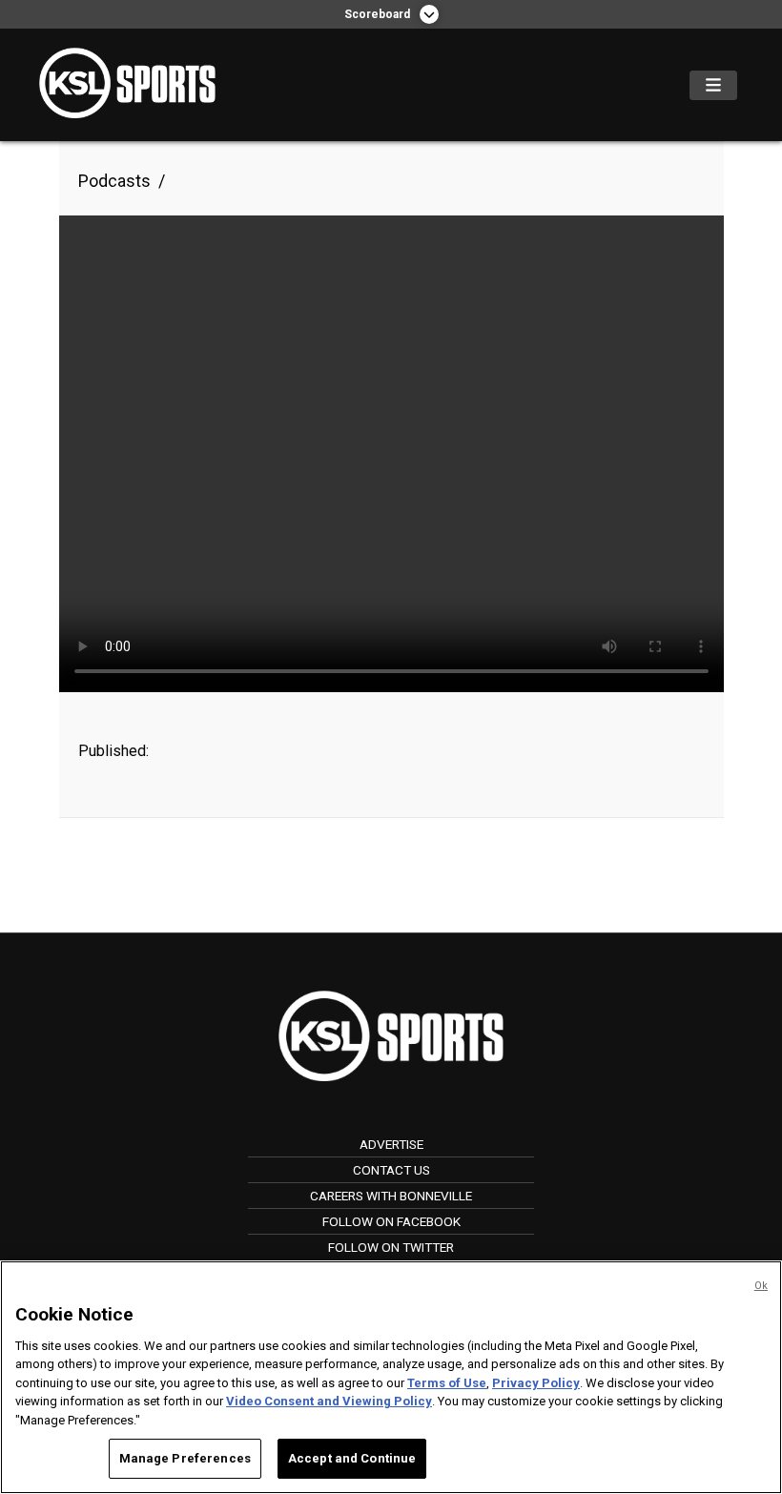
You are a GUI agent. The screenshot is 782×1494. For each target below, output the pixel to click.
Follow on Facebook (391, 1221)
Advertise (391, 1144)
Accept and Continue (352, 1458)
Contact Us (391, 1169)
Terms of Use (446, 1383)
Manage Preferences (185, 1458)
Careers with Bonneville (391, 1195)
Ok (761, 1285)
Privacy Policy (536, 1383)
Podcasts (114, 181)
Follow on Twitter (391, 1247)
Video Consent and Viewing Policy (329, 1401)
